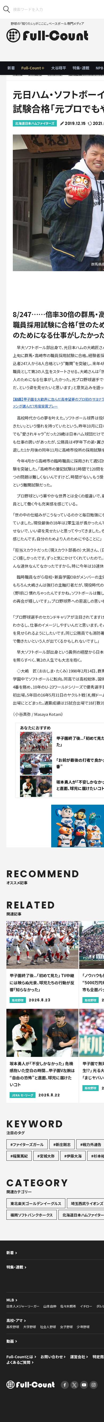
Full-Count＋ (33, 67)
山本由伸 (49, 1306)
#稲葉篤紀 (19, 1156)
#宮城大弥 (46, 1156)
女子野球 (66, 1326)
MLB (10, 1299)
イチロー (86, 1306)
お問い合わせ (52, 1356)
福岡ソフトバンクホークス (31, 1215)
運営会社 (77, 1356)
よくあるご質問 (18, 1362)
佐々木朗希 (68, 1306)
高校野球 (12, 1326)
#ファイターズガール (27, 1144)
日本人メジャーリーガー (22, 1306)
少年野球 (83, 1326)
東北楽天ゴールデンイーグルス (35, 1203)
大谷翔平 (58, 67)
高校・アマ (14, 1320)
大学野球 (29, 1326)
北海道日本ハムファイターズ (34, 123)
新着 (11, 67)
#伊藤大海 (73, 1156)
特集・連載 (81, 67)
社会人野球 (48, 1326)
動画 (10, 1341)
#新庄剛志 (62, 1144)
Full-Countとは (19, 1356)
